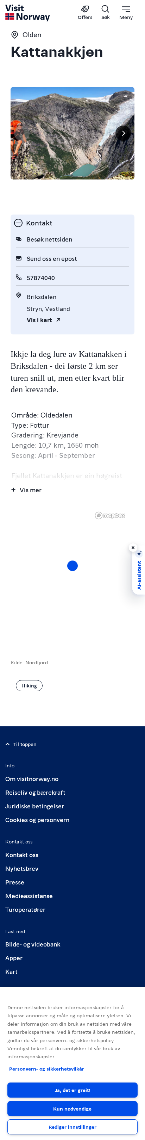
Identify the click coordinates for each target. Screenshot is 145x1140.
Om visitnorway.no (31, 778)
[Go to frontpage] (28, 13)
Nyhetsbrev (21, 868)
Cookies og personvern (37, 819)
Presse (14, 882)
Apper (14, 958)
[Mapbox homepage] (110, 515)
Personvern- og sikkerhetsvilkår (46, 1068)
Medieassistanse (29, 895)
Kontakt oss (21, 854)
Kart (11, 971)
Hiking (29, 685)
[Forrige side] (22, 133)
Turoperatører (25, 909)
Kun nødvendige (72, 1108)
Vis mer (31, 490)
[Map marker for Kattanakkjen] (72, 566)
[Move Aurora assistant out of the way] (133, 547)
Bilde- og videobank (32, 944)
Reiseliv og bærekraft (35, 792)
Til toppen (25, 744)
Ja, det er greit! (72, 1090)
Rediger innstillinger (72, 1127)
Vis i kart (39, 319)
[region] (72, 573)
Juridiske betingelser (34, 806)
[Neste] (123, 133)
